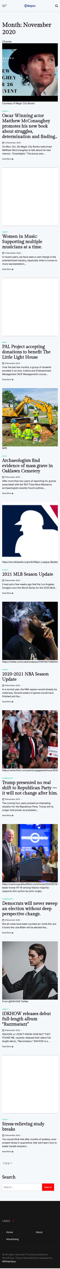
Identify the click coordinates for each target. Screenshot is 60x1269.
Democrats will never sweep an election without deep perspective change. (30, 909)
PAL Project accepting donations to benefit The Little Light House (26, 352)
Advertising (12, 1239)
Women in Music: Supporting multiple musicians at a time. (22, 242)
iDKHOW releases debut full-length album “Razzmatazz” (26, 1019)
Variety (5, 111)
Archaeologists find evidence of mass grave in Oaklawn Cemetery (27, 466)
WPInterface (9, 1261)
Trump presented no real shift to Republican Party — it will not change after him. (30, 788)
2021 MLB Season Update (27, 574)
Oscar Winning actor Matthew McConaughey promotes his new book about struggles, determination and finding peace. (28, 129)
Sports (5, 570)
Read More (7, 159)
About (39, 1232)
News (4, 342)
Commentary (7, 778)
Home (9, 1232)
